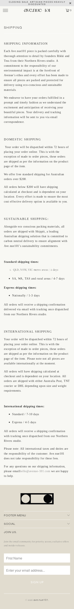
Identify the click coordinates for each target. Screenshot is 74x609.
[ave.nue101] (37, 10)
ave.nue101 (41, 599)
